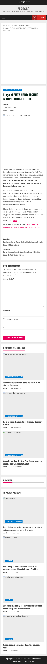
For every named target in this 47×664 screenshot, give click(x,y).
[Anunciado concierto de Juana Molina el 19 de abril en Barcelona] (23, 366)
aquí (15, 220)
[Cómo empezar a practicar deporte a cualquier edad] (23, 628)
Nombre (6, 310)
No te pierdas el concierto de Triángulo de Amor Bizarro (22, 423)
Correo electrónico (10, 319)
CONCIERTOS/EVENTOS (12, 90)
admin (5, 104)
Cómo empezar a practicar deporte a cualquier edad (21, 646)
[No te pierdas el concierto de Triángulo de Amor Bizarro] (23, 405)
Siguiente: (21, 252)
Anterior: (23, 242)
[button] (3, 17)
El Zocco (23, 8)
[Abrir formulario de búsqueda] (29, 18)
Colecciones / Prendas (14, 521)
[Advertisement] (23, 58)
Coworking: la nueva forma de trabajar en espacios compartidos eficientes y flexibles (20, 568)
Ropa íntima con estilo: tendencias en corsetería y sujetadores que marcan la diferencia (23, 528)
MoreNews (17, 661)
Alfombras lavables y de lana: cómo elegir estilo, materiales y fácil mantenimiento (22, 607)
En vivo (41, 17)
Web (5, 328)
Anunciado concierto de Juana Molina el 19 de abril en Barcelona (21, 384)
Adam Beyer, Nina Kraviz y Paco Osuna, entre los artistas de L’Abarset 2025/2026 (22, 462)
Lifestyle (9, 560)
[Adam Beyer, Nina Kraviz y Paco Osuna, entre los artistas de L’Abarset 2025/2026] (23, 444)
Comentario (8, 279)
